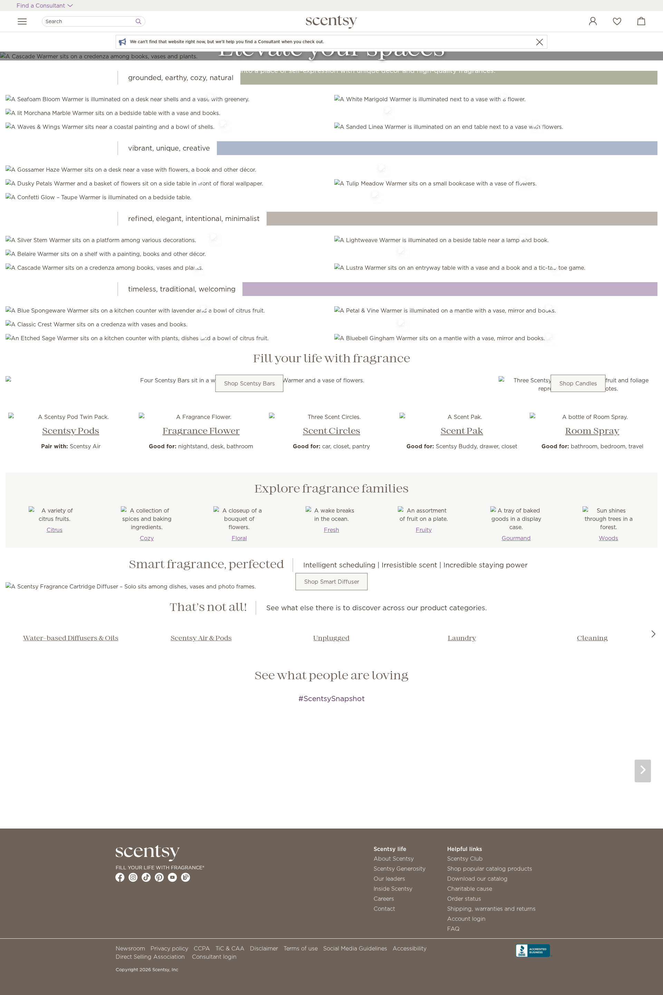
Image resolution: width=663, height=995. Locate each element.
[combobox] (93, 21)
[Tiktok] (146, 877)
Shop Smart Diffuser (331, 581)
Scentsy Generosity (399, 868)
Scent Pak (462, 431)
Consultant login (214, 956)
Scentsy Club (465, 858)
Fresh (331, 530)
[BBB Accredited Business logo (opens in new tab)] (534, 950)
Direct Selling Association (150, 956)
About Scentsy (394, 858)
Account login (466, 918)
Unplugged (331, 638)
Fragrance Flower (201, 431)
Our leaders (389, 878)
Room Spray (592, 431)
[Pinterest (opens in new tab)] (159, 877)
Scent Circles (331, 431)
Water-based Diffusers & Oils (70, 638)
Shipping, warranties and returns (491, 908)
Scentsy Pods (70, 431)
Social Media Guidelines (355, 948)
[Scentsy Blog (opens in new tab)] (185, 877)
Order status (464, 898)
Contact (384, 908)
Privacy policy (169, 948)
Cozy (147, 538)
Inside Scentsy (393, 888)
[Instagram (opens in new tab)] (133, 877)
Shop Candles (578, 383)
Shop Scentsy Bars (249, 383)
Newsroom (130, 948)
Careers (384, 898)
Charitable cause (469, 888)
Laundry (462, 638)
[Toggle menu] (22, 21)
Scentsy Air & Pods (201, 638)
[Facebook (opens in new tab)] (120, 877)
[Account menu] (586, 22)
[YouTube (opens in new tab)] (172, 877)
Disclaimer (264, 948)
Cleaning (592, 638)
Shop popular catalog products (489, 868)
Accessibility (409, 948)
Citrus (55, 530)
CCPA (202, 948)
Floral (239, 538)
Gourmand (516, 538)
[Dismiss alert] (539, 42)
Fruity (424, 530)
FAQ (453, 928)
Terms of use (301, 948)
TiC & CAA (229, 948)
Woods (608, 538)
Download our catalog (477, 878)
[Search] (138, 21)
